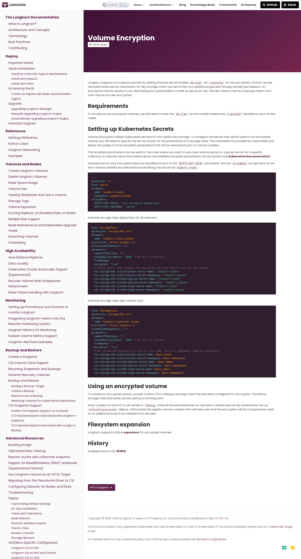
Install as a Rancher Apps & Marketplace (39, 74)
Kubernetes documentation (249, 156)
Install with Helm (22, 84)
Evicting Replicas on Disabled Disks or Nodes (42, 213)
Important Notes (20, 63)
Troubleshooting (20, 492)
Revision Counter (22, 533)
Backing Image (19, 445)
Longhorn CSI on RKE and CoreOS (33, 553)
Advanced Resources (25, 438)
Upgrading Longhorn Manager (31, 109)
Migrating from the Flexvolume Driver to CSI (41, 480)
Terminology (17, 36)
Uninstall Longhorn (22, 123)
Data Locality (18, 263)
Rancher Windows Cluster (28, 523)
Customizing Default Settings (31, 504)
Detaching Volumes (23, 236)
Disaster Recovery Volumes (29, 375)
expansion (131, 432)
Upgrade (14, 103)
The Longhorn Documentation (32, 17)
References (16, 131)
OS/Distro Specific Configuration (33, 543)
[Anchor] (131, 106)
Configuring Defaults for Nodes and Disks (39, 487)
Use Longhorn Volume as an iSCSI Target (39, 474)
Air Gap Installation (24, 509)
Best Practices (19, 42)
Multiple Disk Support (24, 219)
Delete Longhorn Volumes (27, 177)
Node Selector (21, 518)
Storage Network (22, 538)
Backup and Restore (24, 350)
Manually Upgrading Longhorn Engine (36, 114)
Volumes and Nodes (23, 164)
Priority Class (20, 528)
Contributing (17, 48)
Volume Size (17, 189)
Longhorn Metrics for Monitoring (32, 330)
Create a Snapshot (22, 357)
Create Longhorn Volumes (28, 171)
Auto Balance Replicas (25, 257)
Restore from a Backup (27, 396)
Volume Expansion (22, 207)
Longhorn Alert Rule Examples (30, 342)
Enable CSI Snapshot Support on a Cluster (39, 411)
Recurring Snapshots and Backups (34, 369)
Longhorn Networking (24, 150)
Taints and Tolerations (26, 513)
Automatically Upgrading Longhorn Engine (40, 119)
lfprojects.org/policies (211, 539)
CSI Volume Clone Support (28, 363)
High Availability (21, 250)
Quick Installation (21, 68)
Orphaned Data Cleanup (27, 451)
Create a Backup (22, 391)
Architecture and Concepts (29, 30)
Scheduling (16, 243)
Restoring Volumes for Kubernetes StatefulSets (43, 401)
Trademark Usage (281, 527)
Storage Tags (18, 201)
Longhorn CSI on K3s (25, 548)
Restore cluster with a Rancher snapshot (39, 457)
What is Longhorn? (22, 24)
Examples (15, 156)
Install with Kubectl (24, 79)
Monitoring (15, 300)
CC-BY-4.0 (222, 518)
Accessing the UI (21, 88)
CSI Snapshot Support (25, 405)
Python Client (18, 144)
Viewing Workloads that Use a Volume (37, 195)
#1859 (121, 451)
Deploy (12, 56)
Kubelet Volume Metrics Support (32, 336)
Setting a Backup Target (27, 386)
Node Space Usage (23, 183)
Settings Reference (22, 138)
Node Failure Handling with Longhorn (36, 292)
